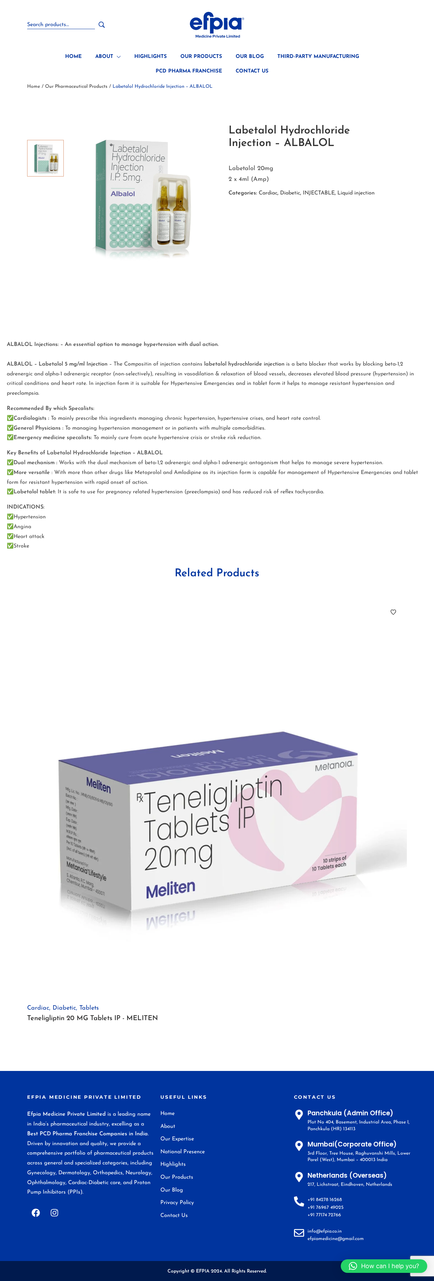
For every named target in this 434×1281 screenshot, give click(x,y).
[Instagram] (54, 1212)
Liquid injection (356, 193)
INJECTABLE (319, 193)
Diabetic (290, 193)
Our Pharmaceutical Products (76, 86)
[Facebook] (35, 1212)
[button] (384, 1266)
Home (33, 86)
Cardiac (268, 193)
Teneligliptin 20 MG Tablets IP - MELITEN (92, 1018)
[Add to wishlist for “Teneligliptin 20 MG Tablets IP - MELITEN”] (393, 612)
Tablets (89, 1008)
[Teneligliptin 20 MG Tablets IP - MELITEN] (217, 798)
